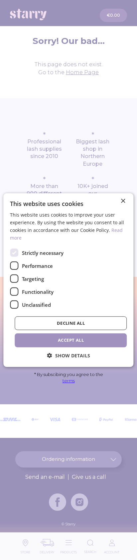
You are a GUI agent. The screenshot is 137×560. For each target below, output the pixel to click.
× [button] (122, 200)
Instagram (79, 502)
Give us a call (89, 477)
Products (68, 550)
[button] (68, 355)
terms (69, 380)
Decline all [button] (71, 323)
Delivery (47, 550)
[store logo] (40, 14)
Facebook (57, 502)
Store (25, 550)
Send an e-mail (45, 477)
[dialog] (68, 280)
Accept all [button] (71, 340)
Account (111, 550)
